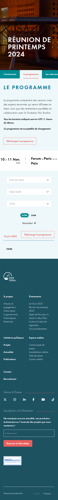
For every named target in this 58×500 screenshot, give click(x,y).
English (37, 493)
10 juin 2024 (10, 236)
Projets (7, 344)
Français (47, 493)
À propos (8, 296)
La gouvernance (11, 314)
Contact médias (36, 359)
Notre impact (9, 310)
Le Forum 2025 (36, 303)
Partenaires (8, 321)
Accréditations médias (38, 351)
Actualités (8, 351)
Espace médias (36, 337)
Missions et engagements (9, 305)
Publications (10, 359)
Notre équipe (10, 317)
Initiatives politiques (14, 337)
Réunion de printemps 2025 (38, 309)
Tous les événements (38, 328)
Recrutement (10, 378)
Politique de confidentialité (13, 493)
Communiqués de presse (36, 346)
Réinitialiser (27, 223)
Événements (35, 296)
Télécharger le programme (19, 141)
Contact (7, 371)
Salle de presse (36, 355)
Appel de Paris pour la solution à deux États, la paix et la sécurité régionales (39, 320)
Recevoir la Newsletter (18, 443)
